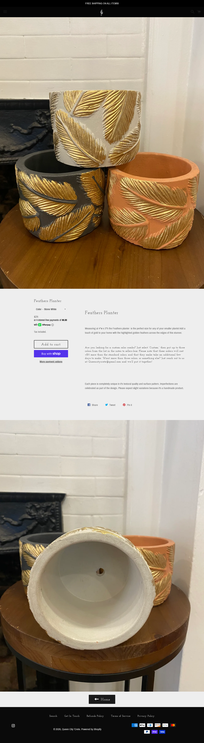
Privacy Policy (146, 715)
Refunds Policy (95, 715)
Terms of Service (121, 715)
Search (53, 715)
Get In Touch (72, 715)
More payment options (51, 361)
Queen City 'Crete (71, 729)
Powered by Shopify (91, 729)
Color (38, 309)
